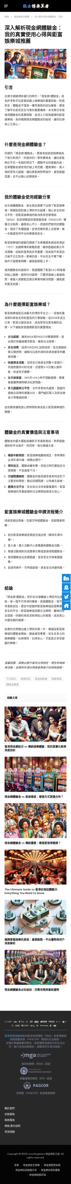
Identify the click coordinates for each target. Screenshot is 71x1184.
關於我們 (10, 1108)
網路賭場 (57, 678)
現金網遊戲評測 (37, 1174)
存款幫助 (10, 1114)
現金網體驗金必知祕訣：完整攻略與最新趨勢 (32, 989)
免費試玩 (26, 678)
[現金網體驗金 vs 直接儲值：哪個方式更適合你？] (35, 774)
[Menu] (6, 6)
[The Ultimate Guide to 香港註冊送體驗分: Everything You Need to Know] (35, 867)
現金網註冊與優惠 (50, 1170)
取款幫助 (10, 1120)
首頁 (16, 1165)
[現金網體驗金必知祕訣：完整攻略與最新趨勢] (35, 967)
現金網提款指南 (52, 1165)
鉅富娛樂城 (11, 1035)
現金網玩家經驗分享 (26, 1170)
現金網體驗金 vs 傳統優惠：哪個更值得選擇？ (33, 843)
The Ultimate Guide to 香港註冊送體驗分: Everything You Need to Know (31, 891)
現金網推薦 (41, 678)
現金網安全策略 (31, 1165)
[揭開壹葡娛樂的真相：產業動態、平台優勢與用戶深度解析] (35, 917)
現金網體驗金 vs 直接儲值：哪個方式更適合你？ (34, 796)
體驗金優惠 (12, 684)
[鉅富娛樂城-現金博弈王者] (35, 6)
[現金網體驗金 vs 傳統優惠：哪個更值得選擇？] (35, 820)
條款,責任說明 (12, 1125)
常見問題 (10, 1131)
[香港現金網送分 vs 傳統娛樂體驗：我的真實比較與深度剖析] (35, 724)
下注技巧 (11, 678)
